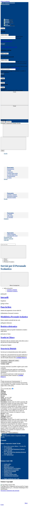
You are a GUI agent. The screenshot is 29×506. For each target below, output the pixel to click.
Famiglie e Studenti (12, 289)
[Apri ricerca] (15, 130)
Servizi (5, 260)
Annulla (3, 121)
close (2, 150)
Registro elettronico (9, 326)
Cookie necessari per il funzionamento (10, 381)
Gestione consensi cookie (10, 474)
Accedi (3, 28)
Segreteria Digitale (8, 348)
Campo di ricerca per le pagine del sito (10, 243)
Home (5, 259)
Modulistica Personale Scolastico (14, 317)
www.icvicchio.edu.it (6, 388)
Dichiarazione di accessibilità (11, 470)
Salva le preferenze (13, 432)
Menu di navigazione (14, 285)
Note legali (6, 465)
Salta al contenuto (5, 1)
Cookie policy (7, 464)
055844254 (9, 447)
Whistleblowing (8, 473)
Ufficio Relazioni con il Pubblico (12, 468)
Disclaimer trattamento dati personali (10, 490)
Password (18, 38)
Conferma (8, 121)
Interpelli (4, 297)
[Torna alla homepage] (14, 123)
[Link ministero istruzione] (8, 2)
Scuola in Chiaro (8, 337)
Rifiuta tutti (14, 360)
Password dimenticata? (6, 41)
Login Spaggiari (15, 67)
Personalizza (4, 360)
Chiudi (2, 78)
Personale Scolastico (12, 291)
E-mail (17, 61)
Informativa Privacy (9, 467)
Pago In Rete (6, 307)
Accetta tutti (6, 362)
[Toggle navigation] (13, 143)
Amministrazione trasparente (11, 475)
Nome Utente (19, 36)
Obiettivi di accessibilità (10, 471)
